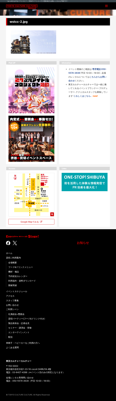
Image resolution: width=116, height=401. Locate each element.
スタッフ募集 (12, 300)
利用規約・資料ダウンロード (22, 280)
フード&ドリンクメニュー (20, 267)
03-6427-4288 (19, 372)
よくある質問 (12, 347)
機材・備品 (13, 271)
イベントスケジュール (16, 291)
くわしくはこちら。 (83, 96)
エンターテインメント (18, 332)
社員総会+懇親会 (16, 314)
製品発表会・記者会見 (18, 323)
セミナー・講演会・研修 (20, 327)
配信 (10, 337)
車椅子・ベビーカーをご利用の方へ (23, 343)
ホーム (9, 253)
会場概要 (12, 262)
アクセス (10, 296)
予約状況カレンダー (17, 276)
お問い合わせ (12, 305)
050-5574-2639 (20, 380)
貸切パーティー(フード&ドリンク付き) (26, 318)
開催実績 (12, 285)
